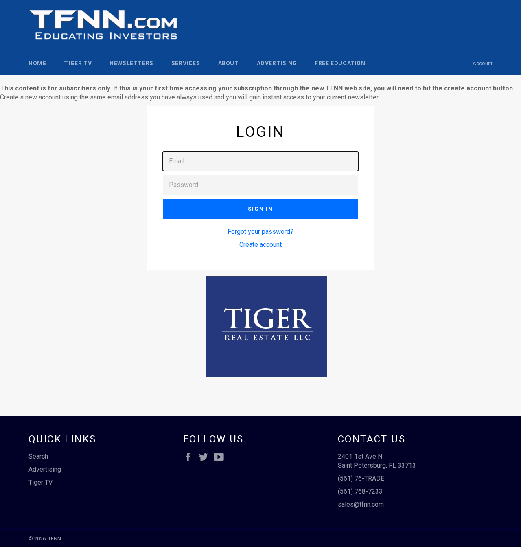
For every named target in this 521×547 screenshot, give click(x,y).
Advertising (277, 63)
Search (38, 456)
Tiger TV (78, 63)
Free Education (340, 63)
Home (37, 63)
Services (185, 63)
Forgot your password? (260, 231)
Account (483, 63)
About (228, 63)
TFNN (54, 539)
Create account (260, 244)
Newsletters (131, 63)
